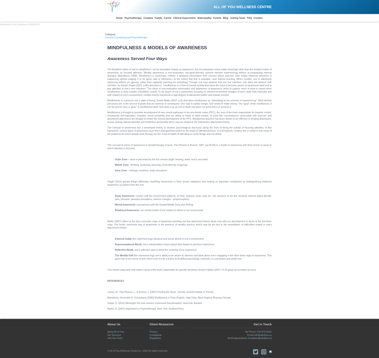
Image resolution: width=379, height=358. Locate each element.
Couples (148, 18)
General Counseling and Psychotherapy (126, 37)
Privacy (153, 332)
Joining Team (237, 18)
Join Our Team (115, 338)
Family (158, 18)
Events (217, 18)
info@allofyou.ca (263, 335)
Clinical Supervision (184, 18)
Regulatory (155, 338)
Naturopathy (204, 18)
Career (167, 18)
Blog (225, 18)
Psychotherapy (133, 18)
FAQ (249, 18)
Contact (258, 18)
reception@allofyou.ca (260, 338)
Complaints (156, 335)
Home (119, 18)
